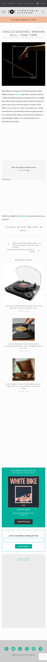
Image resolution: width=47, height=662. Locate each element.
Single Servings (28, 37)
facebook (11, 227)
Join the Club (23, 522)
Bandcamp (24, 216)
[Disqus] (23, 430)
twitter (23, 227)
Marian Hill (18, 94)
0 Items (42, 3)
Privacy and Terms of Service (26, 655)
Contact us (29, 3)
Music (19, 37)
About (19, 3)
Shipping (11, 3)
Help (4, 3)
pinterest (34, 227)
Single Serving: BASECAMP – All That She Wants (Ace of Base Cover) (27, 245)
